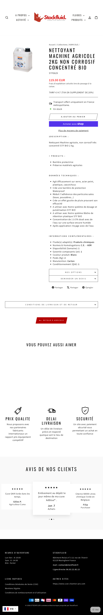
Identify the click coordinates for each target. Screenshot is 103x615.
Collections (62, 44)
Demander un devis (73, 278)
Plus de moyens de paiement (73, 130)
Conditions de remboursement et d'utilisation (25, 592)
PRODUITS (78, 19)
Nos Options (73, 272)
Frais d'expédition (57, 83)
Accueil (52, 44)
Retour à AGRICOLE (53, 320)
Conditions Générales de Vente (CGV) (21, 584)
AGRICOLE (73, 44)
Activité (21, 19)
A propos (21, 15)
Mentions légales (12, 588)
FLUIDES (78, 15)
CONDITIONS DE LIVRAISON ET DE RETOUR (51, 304)
